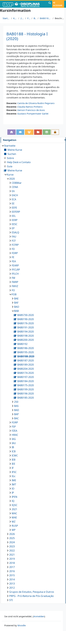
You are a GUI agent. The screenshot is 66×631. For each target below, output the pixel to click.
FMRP (15, 282)
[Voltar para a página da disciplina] (11, 132)
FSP (14, 426)
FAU (14, 236)
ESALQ (15, 232)
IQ (13, 501)
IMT (14, 484)
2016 (12, 571)
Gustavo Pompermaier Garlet (32, 113)
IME (14, 480)
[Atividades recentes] (38, 132)
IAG (14, 439)
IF (13, 468)
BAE (16, 298)
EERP (14, 220)
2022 (12, 550)
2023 (12, 546)
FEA (14, 261)
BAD (16, 410)
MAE (14, 517)
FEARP (15, 265)
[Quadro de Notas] (47, 132)
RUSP (15, 525)
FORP (15, 422)
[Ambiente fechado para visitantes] (55, 132)
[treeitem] (33, 373)
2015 (12, 575)
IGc (14, 476)
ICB (14, 451)
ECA (14, 199)
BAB (35, 18)
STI (11, 600)
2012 (12, 587)
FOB (28, 18)
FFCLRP (16, 269)
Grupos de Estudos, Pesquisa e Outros (31, 592)
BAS (16, 406)
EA (13, 191)
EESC (14, 224)
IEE (13, 463)
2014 (12, 579)
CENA (15, 187)
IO (13, 488)
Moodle (21, 625)
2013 (12, 583)
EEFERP (16, 211)
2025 (12, 538)
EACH (15, 195)
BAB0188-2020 (45, 18)
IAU (14, 443)
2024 (12, 542)
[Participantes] (29, 132)
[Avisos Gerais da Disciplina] (20, 132)
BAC (16, 418)
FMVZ (15, 286)
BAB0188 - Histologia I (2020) (27, 36)
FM (13, 278)
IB (13, 447)
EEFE (14, 207)
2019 (12, 558)
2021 (14, 509)
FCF (14, 240)
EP (13, 228)
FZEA (14, 430)
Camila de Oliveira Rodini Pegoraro (35, 103)
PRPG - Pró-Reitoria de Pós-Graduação (31, 596)
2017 (12, 567)
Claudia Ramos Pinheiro (30, 106)
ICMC (15, 455)
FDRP (15, 253)
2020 (22, 18)
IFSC (14, 472)
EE (13, 203)
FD (13, 249)
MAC (14, 513)
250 (16, 401)
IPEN (14, 496)
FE (13, 257)
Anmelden (38, 616)
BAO (16, 306)
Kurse (15, 18)
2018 (12, 563)
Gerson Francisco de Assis (31, 110)
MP (14, 530)
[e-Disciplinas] (23, 4)
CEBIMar (17, 183)
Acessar (57, 5)
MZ (13, 521)
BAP (16, 414)
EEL (14, 216)
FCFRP (15, 244)
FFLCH (15, 273)
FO (13, 290)
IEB (13, 459)
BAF (16, 302)
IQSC (14, 505)
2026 (12, 534)
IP (13, 492)
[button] (49, 4)
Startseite (6, 18)
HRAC (15, 435)
